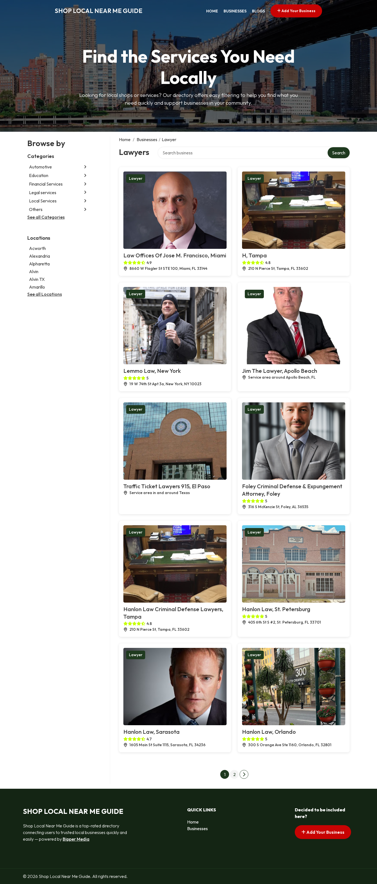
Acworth (37, 248)
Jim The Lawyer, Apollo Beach (279, 370)
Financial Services (46, 184)
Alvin (33, 271)
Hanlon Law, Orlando (269, 731)
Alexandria (39, 255)
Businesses (235, 11)
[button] (85, 167)
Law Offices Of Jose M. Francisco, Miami (174, 255)
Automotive (40, 167)
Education (38, 175)
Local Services (43, 201)
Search (338, 152)
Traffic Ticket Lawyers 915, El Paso (166, 486)
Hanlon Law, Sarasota (151, 731)
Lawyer (135, 178)
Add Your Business (298, 10)
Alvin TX (37, 279)
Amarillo (37, 286)
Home (212, 11)
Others (36, 209)
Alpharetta (39, 263)
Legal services (42, 192)
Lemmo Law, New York (152, 370)
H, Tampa (254, 255)
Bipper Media (76, 839)
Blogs (258, 11)
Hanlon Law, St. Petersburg (276, 609)
